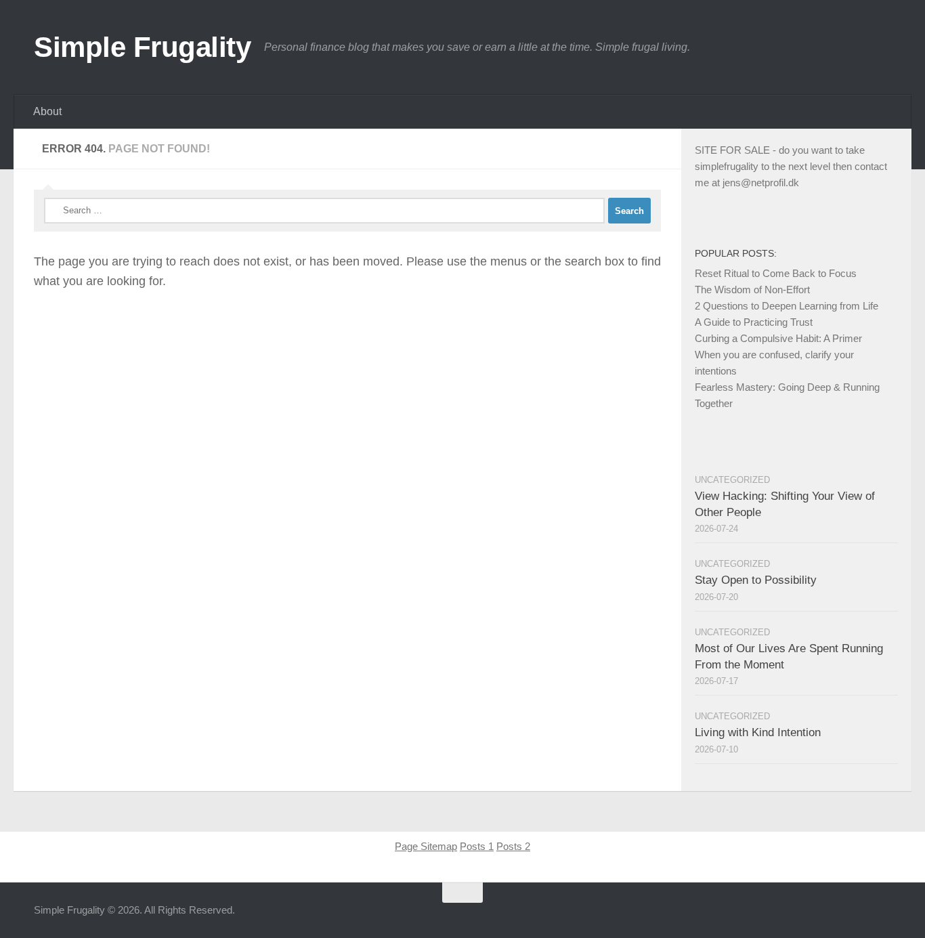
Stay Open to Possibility (756, 580)
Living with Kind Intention (758, 732)
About (47, 111)
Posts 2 (513, 846)
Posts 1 (477, 846)
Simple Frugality (142, 47)
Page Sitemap (426, 846)
